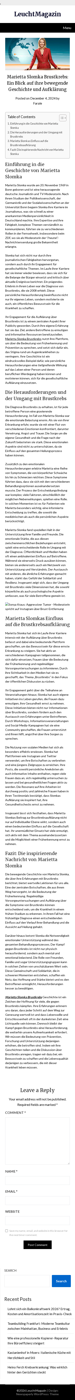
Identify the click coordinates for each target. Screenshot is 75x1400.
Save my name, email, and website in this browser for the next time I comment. (38, 1233)
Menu (67, 28)
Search (10, 1270)
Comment (15, 1112)
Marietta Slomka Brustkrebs (23, 339)
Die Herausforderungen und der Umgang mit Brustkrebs (36, 134)
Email (11, 1191)
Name (11, 1171)
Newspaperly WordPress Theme (37, 1394)
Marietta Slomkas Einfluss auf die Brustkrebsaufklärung (29, 143)
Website (12, 1211)
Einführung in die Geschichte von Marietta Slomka (34, 125)
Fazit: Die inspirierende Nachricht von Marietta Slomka (37, 152)
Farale (37, 103)
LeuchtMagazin (37, 14)
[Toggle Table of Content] (60, 117)
